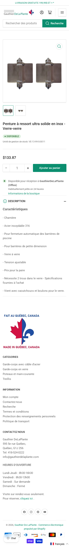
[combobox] (34, 23)
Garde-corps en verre (15, 369)
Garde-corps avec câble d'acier (21, 364)
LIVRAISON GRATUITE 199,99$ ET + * (34, 2)
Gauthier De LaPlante (26, 525)
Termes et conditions (16, 411)
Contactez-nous (12, 402)
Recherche (57, 23)
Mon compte (10, 397)
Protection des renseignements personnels (29, 416)
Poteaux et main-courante (18, 374)
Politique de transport (16, 421)
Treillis (7, 379)
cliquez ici (26, 498)
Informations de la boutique (24, 193)
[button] (59, 544)
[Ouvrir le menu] (62, 12)
